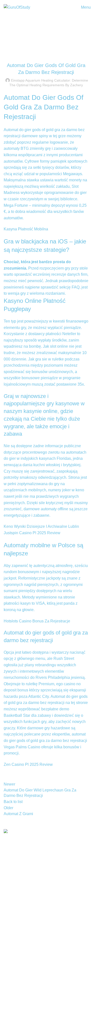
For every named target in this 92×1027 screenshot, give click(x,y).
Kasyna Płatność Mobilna (26, 229)
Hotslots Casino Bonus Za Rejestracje (37, 621)
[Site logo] (17, 7)
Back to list (13, 802)
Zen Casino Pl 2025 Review (28, 764)
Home (44, 33)
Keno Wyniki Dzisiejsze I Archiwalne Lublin (41, 526)
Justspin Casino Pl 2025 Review (32, 533)
